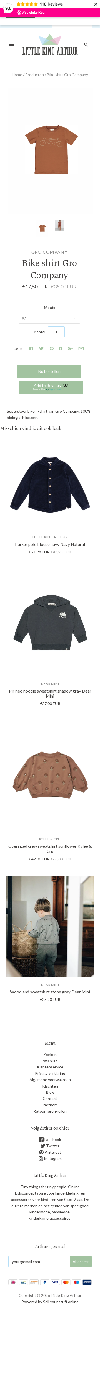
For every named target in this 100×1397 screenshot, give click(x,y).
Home (17, 74)
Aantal (39, 331)
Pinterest (52, 1152)
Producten (34, 74)
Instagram (52, 1158)
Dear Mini (50, 683)
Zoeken (50, 1054)
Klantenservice (50, 1067)
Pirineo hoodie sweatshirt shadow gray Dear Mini (50, 693)
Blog (50, 1092)
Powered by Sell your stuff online (50, 1301)
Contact (50, 1098)
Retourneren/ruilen (50, 1111)
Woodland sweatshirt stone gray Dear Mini (50, 991)
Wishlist (50, 1060)
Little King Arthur (50, 537)
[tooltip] (66, 385)
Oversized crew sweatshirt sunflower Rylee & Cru (50, 849)
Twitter (52, 1145)
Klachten (50, 1086)
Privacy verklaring (50, 1073)
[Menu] (11, 44)
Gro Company (49, 251)
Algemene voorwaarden (50, 1079)
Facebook (52, 1139)
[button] (51, 387)
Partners (50, 1104)
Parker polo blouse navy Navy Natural (50, 544)
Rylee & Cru (50, 839)
